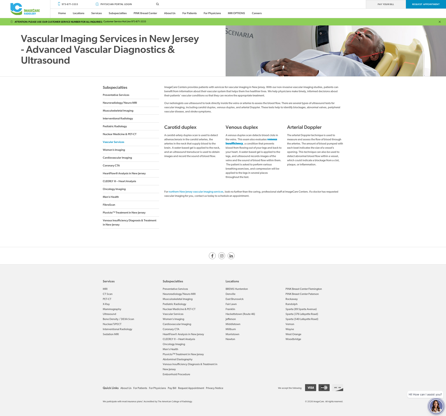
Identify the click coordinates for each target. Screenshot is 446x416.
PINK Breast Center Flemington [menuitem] (304, 289)
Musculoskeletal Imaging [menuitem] (178, 299)
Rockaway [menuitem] (292, 299)
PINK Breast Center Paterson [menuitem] (302, 294)
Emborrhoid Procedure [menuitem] (176, 374)
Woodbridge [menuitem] (293, 339)
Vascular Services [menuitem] (173, 314)
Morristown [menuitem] (232, 334)
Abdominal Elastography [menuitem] (178, 359)
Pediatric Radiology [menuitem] (174, 304)
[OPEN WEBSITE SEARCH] (158, 4)
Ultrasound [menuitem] (109, 314)
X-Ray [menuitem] (106, 304)
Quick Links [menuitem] (111, 388)
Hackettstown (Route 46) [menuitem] (240, 314)
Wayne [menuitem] (290, 329)
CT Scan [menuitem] (108, 294)
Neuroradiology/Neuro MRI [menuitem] (179, 294)
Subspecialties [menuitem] (118, 13)
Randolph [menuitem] (292, 304)
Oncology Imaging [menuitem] (174, 344)
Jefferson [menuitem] (231, 319)
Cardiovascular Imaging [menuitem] (177, 324)
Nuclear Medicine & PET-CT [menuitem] (179, 309)
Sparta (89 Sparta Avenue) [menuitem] (301, 309)
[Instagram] (221, 255)
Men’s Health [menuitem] (170, 349)
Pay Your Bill (386, 4)
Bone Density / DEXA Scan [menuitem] (118, 319)
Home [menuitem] (62, 13)
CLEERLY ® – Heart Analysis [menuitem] (179, 339)
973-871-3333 (70, 4)
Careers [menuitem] (257, 13)
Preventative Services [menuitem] (175, 289)
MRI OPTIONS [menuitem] (236, 13)
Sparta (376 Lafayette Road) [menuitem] (302, 314)
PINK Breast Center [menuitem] (145, 13)
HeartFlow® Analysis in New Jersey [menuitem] (183, 334)
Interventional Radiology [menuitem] (117, 329)
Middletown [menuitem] (233, 324)
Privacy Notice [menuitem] (214, 388)
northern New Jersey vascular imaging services (196, 191)
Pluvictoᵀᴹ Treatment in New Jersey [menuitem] (183, 354)
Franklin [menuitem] (230, 309)
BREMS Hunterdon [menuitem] (237, 289)
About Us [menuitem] (169, 13)
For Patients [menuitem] (189, 13)
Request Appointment (426, 4)
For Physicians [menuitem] (212, 13)
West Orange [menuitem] (293, 334)
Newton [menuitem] (230, 339)
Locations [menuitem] (78, 13)
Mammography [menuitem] (112, 309)
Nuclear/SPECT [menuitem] (112, 324)
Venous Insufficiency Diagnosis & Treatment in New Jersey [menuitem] (190, 367)
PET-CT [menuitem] (107, 299)
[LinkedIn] (231, 255)
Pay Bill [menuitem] (172, 388)
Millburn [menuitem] (231, 329)
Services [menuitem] (96, 13)
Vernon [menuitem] (290, 324)
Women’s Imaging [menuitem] (173, 319)
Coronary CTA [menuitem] (171, 329)
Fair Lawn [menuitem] (231, 304)
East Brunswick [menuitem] (235, 299)
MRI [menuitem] (105, 289)
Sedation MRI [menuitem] (111, 334)
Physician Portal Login (116, 4)
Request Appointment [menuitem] (191, 388)
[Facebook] (212, 255)
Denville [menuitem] (230, 294)
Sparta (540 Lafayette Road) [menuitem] (302, 319)
